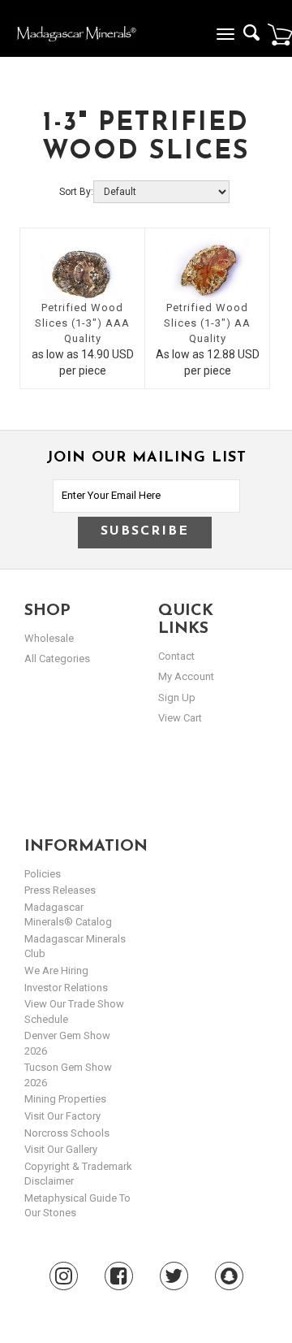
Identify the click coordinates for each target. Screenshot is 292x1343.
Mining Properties (65, 1099)
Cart (280, 34)
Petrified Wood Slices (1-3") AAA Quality (82, 322)
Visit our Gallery (60, 1149)
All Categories (57, 658)
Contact (176, 656)
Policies (42, 874)
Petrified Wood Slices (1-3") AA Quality (207, 322)
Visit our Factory (62, 1116)
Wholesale (49, 638)
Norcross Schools (67, 1133)
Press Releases (60, 890)
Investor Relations (66, 987)
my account (186, 676)
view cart (180, 718)
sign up (176, 697)
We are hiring (56, 970)
